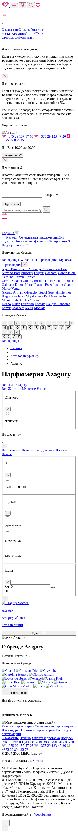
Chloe (27, 281)
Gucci (43, 292)
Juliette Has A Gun (26, 300)
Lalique (51, 304)
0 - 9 (6, 336)
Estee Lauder (54, 284)
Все (4, 388)
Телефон (50, 195)
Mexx (29, 308)
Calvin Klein (67, 273)
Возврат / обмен (62, 742)
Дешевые (48, 450)
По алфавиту (11, 450)
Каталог (12, 237)
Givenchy (31, 292)
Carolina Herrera (13, 277)
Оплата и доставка (46, 738)
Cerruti (6, 281)
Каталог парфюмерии (18, 726)
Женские (14, 388)
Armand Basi (11, 273)
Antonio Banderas (54, 269)
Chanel (17, 281)
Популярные (31, 450)
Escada (39, 284)
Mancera (18, 308)
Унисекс (43, 388)
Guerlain (54, 292)
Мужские (29, 388)
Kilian (16, 304)
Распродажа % (59, 241)
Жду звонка (11, 204)
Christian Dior (41, 281)
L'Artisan (27, 304)
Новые (7, 454)
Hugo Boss (9, 296)
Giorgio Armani (12, 292)
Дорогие (62, 450)
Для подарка (11, 730)
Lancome (63, 304)
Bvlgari (39, 273)
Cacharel (51, 273)
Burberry (27, 273)
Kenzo (6, 304)
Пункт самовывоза (36, 742)
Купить (37, 633)
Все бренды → (12, 260)
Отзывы (25, 30)
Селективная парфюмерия (38, 237)
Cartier (30, 277)
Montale (39, 308)
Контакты (26, 37)
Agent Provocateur (15, 269)
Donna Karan (24, 284)
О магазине (10, 30)
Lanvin (6, 308)
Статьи (30, 33)
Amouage (35, 269)
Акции (20, 33)
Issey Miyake (27, 296)
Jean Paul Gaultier (49, 296)
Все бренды (10, 341)
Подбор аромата (14, 245)
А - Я (16, 336)
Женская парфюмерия (40, 260)
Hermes (65, 292)
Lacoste (40, 304)
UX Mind (36, 761)
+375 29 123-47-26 (52, 136)
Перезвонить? (12, 155)
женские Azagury (14, 385)
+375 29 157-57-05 (20, 136)
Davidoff (58, 281)
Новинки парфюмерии (31, 241)
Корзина (8, 229)
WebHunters (42, 814)
